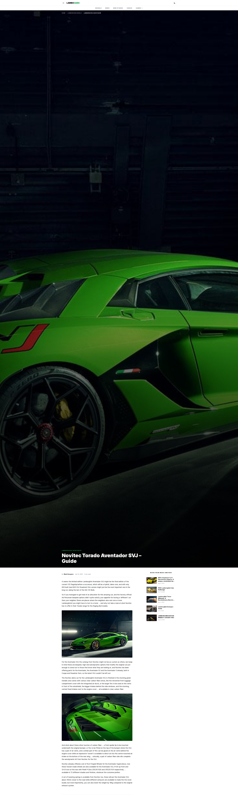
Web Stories (118, 8)
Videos (129, 8)
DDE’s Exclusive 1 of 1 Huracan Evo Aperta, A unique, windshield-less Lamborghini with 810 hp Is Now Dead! (166, 581)
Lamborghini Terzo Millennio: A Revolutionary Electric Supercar (165, 599)
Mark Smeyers (69, 574)
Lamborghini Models (74, 13)
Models (98, 8)
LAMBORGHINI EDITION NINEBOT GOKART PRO (166, 616)
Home (63, 13)
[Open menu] (63, 3)
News (107, 8)
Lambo (73, 3)
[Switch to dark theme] (174, 3)
